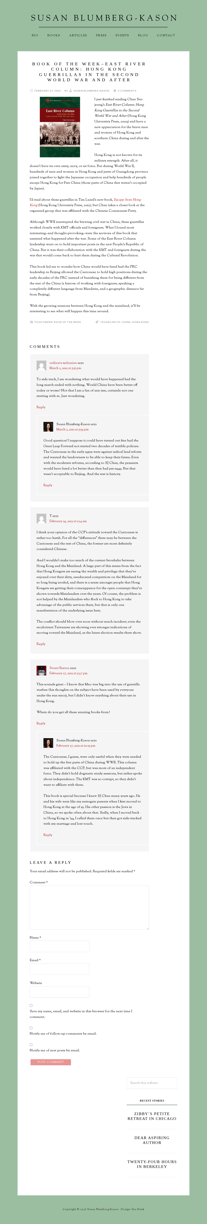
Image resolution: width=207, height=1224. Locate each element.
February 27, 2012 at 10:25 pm (75, 746)
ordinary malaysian (63, 363)
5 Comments (127, 90)
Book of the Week (67, 321)
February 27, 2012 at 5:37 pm (68, 673)
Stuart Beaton (60, 668)
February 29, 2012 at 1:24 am (68, 521)
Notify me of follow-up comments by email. (63, 1033)
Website (36, 983)
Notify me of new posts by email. (55, 1050)
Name (35, 937)
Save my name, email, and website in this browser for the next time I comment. (81, 1014)
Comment (39, 882)
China (126, 321)
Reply (41, 407)
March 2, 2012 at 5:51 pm (65, 368)
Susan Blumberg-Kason (103, 21)
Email (35, 960)
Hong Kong (140, 321)
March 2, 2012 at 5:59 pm (72, 429)
